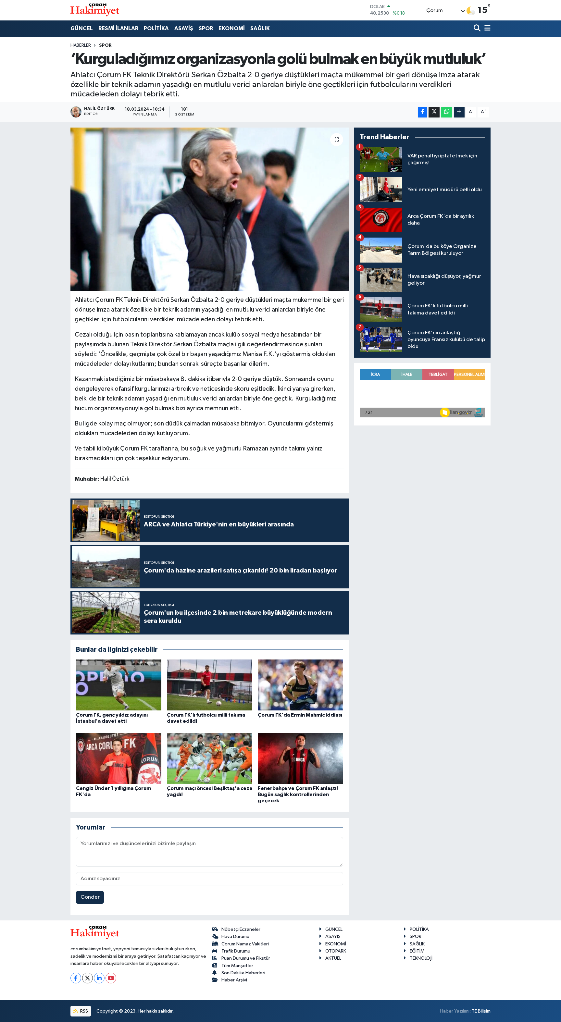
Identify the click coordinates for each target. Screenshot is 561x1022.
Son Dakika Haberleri (243, 972)
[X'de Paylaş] (434, 112)
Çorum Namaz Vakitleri (245, 944)
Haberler (80, 45)
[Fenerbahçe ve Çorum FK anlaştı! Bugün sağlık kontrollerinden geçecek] (300, 758)
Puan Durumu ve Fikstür (245, 958)
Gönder (90, 897)
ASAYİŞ (183, 28)
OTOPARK (335, 951)
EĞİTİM (417, 951)
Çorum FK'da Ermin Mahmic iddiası (300, 715)
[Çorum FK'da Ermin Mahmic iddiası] (300, 685)
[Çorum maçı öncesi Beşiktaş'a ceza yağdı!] (209, 758)
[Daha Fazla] (459, 112)
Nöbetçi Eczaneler (240, 929)
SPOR (206, 28)
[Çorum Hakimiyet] (94, 10)
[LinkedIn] (99, 978)
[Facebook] (75, 978)
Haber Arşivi (234, 980)
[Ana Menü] (486, 29)
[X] (87, 978)
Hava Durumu (235, 936)
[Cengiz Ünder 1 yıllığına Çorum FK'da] (118, 758)
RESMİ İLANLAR (118, 28)
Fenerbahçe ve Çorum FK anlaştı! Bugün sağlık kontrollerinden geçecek (298, 794)
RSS (83, 1011)
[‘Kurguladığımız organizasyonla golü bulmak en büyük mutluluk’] (209, 209)
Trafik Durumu (235, 951)
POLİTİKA (156, 28)
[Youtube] (111, 978)
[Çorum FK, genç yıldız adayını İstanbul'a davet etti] (118, 685)
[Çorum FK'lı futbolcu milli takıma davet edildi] (209, 685)
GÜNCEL (81, 28)
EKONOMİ (231, 28)
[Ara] (478, 29)
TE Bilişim (481, 1011)
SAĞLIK (260, 28)
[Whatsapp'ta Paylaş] (446, 112)
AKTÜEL (333, 958)
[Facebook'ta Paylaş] (422, 112)
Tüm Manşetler (237, 965)
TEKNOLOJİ (421, 958)
